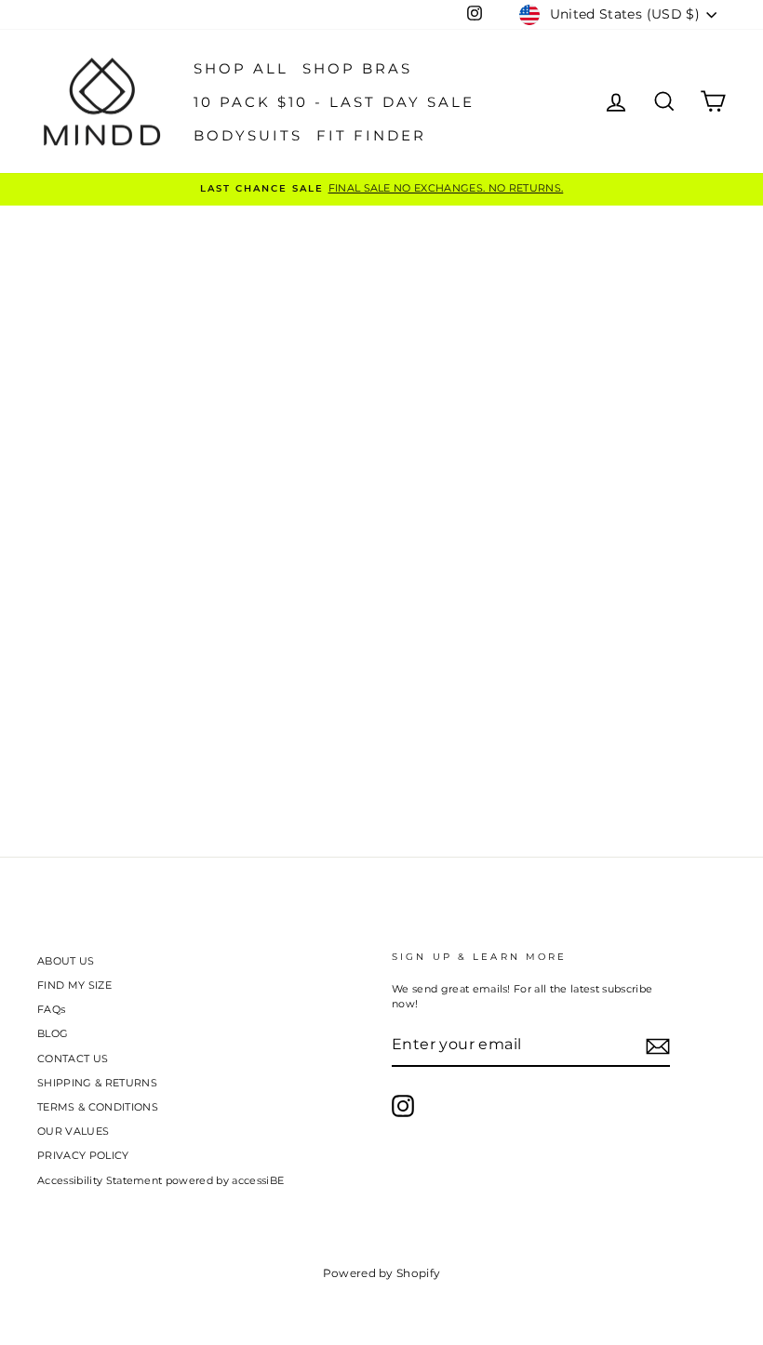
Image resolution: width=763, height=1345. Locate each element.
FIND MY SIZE (74, 985)
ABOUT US (66, 960)
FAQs (51, 1009)
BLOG (52, 1033)
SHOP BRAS (357, 68)
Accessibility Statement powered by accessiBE (160, 1180)
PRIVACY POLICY (83, 1155)
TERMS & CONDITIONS (97, 1106)
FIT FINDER (371, 135)
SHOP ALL (241, 68)
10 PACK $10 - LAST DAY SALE (334, 102)
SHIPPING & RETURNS (97, 1082)
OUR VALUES (73, 1131)
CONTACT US (72, 1058)
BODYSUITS (248, 135)
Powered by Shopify (382, 1273)
